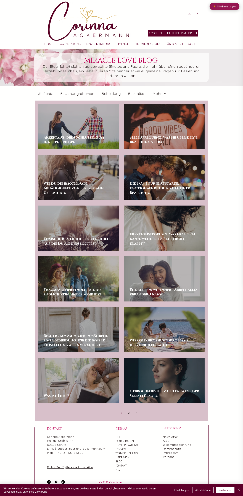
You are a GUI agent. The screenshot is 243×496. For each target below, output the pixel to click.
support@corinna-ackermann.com (81, 448)
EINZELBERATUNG (122, 445)
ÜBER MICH (122, 457)
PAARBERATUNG (122, 441)
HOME (119, 436)
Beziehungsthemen (77, 93)
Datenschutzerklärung (34, 491)
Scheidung (111, 93)
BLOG (118, 461)
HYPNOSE (121, 449)
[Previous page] (106, 412)
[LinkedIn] (63, 482)
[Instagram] (49, 482)
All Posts (45, 93)
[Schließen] (239, 490)
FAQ (117, 469)
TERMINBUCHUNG (122, 453)
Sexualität (137, 93)
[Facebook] (56, 482)
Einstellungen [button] (181, 490)
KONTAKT (121, 465)
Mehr (157, 93)
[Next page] (136, 412)
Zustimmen (225, 490)
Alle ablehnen (203, 490)
